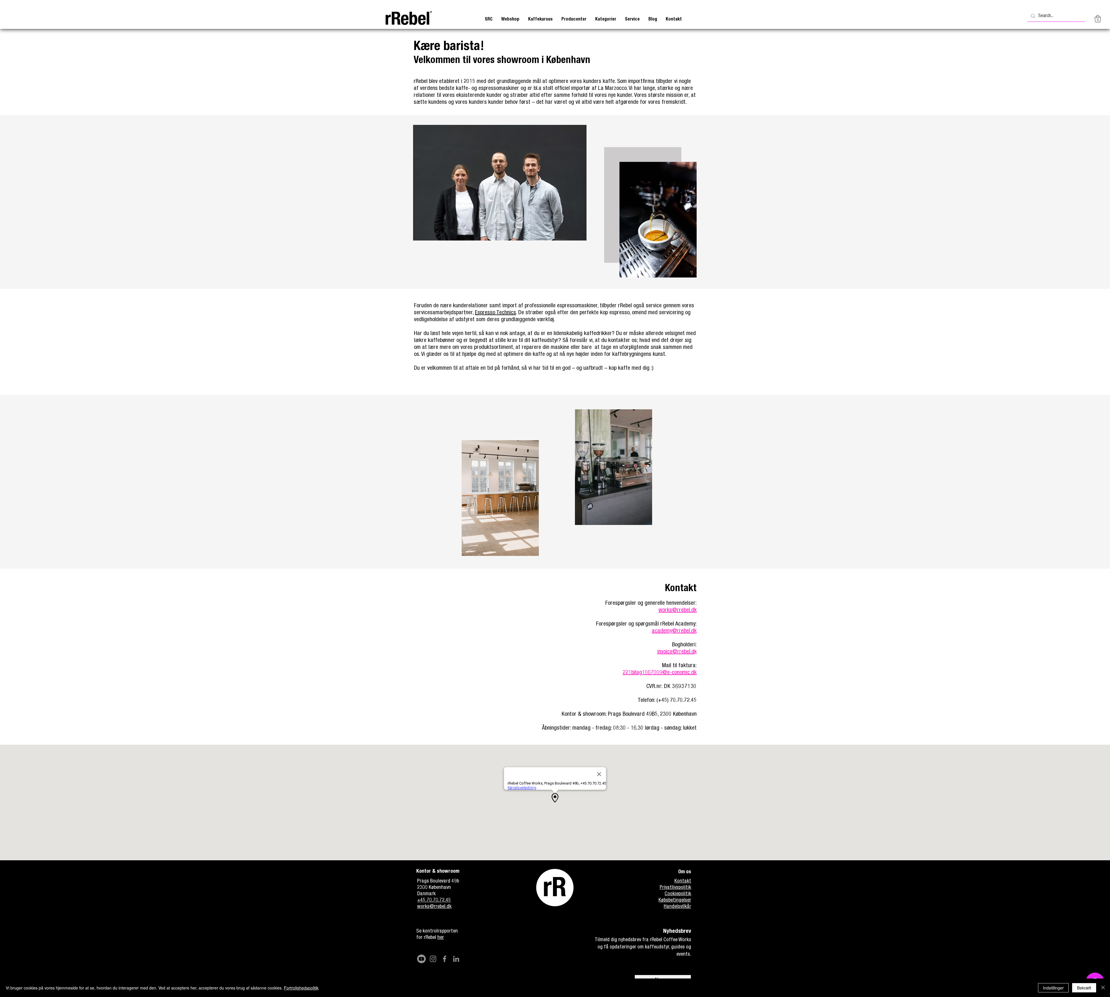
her (440, 937)
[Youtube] (421, 959)
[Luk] (1103, 987)
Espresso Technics (495, 313)
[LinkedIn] (456, 959)
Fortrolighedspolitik (301, 988)
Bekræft (1084, 988)
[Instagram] (433, 959)
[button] (540, 19)
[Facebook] (444, 959)
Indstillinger (1053, 988)
